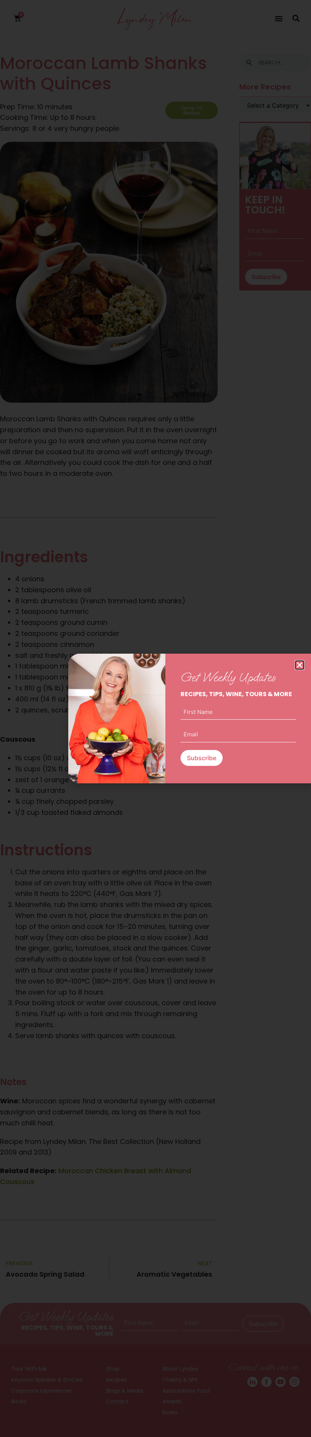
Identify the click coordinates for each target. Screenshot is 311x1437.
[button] (299, 665)
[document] (155, 718)
